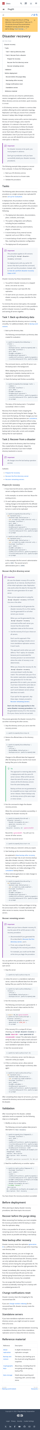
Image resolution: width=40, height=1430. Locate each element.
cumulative (33, 418)
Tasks (7, 48)
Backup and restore (9, 1389)
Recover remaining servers (15, 66)
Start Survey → (19, 29)
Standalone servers (12, 87)
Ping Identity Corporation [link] (26, 1411)
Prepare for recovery (13, 59)
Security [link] (19, 1421)
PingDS (11, 9)
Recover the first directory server (17, 62)
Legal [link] (8, 1421)
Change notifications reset (14, 84)
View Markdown (37, 15)
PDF (34, 15)
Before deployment (11, 73)
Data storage (7, 1375)
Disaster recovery (9, 44)
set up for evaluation (15, 197)
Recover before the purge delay (16, 77)
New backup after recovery (14, 80)
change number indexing (18, 1304)
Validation (8, 70)
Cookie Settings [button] (29, 1421)
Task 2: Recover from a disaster (16, 55)
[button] (31, 3)
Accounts (34, 1389)
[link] (3, 3)
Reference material (11, 91)
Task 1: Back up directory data (15, 52)
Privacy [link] (13, 1421)
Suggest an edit (32, 15)
